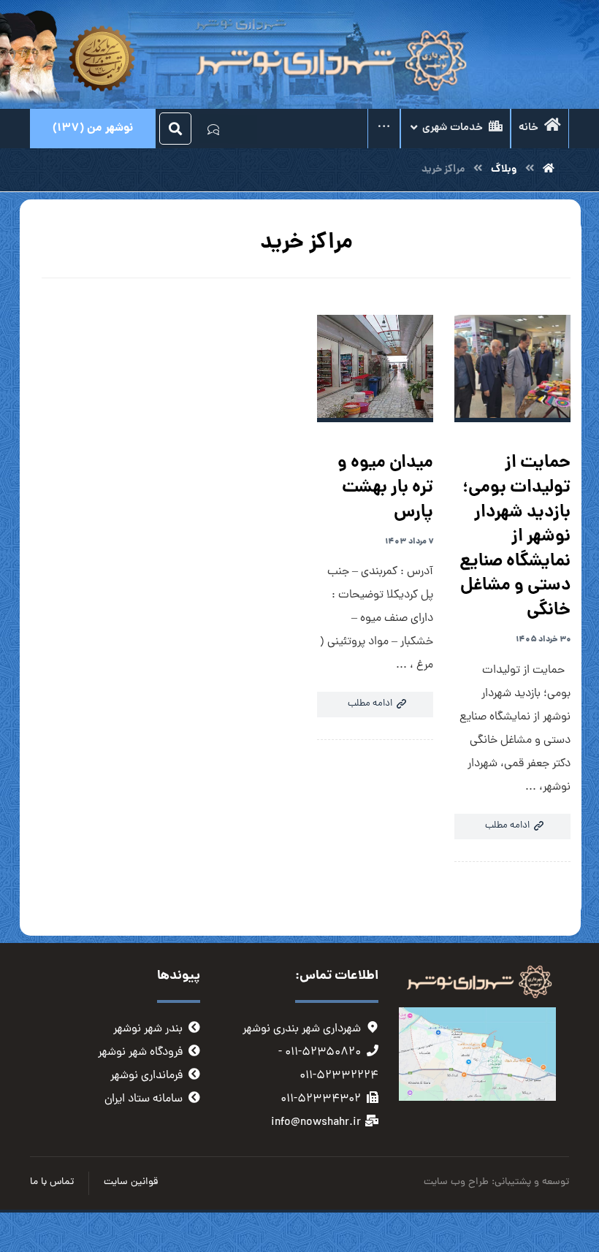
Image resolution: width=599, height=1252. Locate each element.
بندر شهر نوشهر (148, 1029)
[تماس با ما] (213, 128)
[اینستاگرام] (242, 129)
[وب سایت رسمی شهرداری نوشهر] (328, 61)
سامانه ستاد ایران (143, 1099)
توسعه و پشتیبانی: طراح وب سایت (496, 1182)
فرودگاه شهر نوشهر (140, 1052)
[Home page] (548, 169)
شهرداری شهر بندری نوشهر (302, 1029)
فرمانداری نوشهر (146, 1076)
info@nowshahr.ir (316, 1122)
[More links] (383, 128)
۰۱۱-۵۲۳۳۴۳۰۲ (321, 1099)
